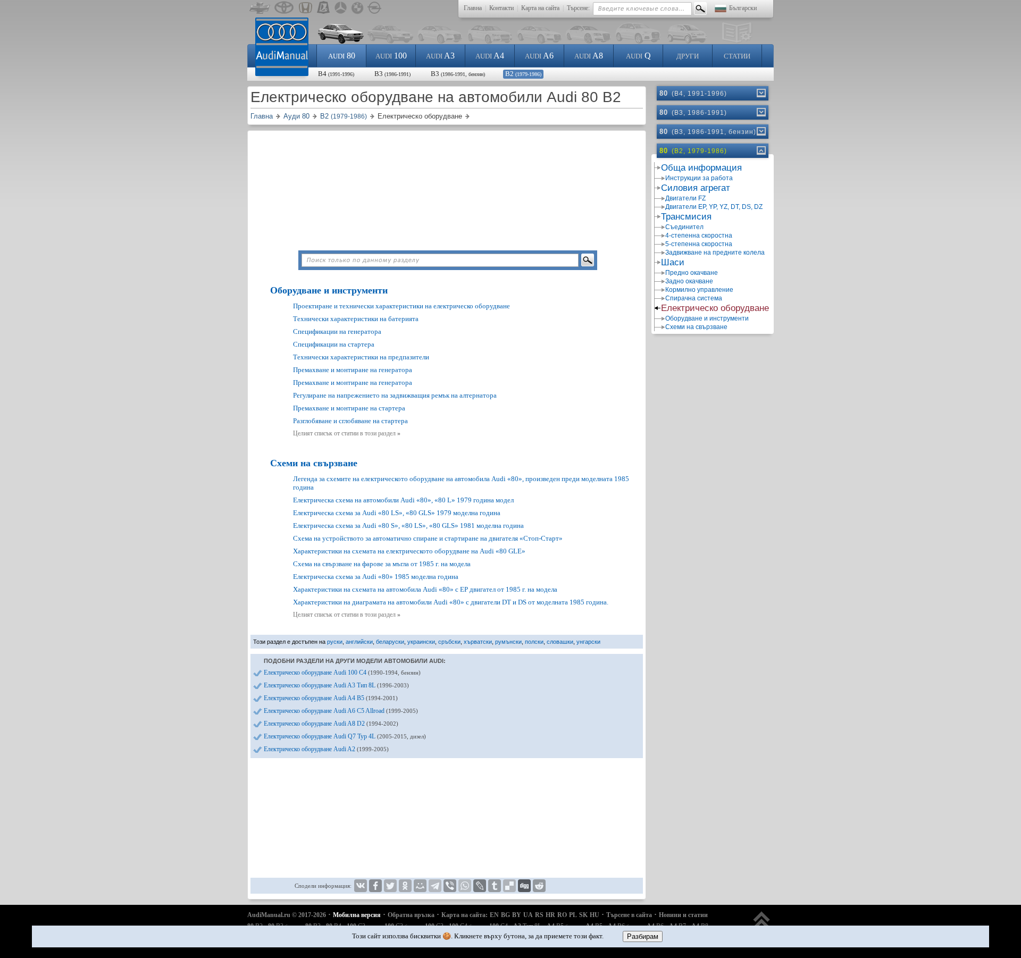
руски (334, 641)
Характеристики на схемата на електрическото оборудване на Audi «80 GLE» (409, 551)
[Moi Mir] (420, 885)
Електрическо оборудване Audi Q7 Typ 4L (345, 736)
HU (594, 915)
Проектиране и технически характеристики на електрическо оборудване (401, 306)
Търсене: (578, 8)
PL (573, 915)
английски (359, 641)
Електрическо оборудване (715, 308)
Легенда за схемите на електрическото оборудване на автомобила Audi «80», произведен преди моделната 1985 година (461, 483)
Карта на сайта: (464, 915)
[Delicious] (509, 885)
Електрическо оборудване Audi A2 (326, 749)
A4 (489, 55)
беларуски (390, 641)
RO (562, 915)
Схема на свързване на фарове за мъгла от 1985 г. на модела (382, 564)
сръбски (449, 641)
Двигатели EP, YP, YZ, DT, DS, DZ (714, 207)
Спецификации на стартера (333, 344)
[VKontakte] (360, 885)
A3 (440, 55)
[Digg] (524, 885)
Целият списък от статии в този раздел (346, 433)
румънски (508, 641)
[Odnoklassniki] (405, 885)
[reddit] (539, 885)
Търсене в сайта (629, 915)
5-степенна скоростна (698, 244)
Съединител (684, 227)
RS (539, 915)
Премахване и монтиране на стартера (349, 408)
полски (534, 641)
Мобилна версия (357, 915)
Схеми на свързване (313, 463)
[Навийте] (760, 150)
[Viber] (449, 885)
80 (341, 55)
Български (743, 8)
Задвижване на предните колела (715, 252)
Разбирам (642, 936)
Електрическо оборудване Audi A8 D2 (331, 723)
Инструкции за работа (699, 178)
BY (516, 915)
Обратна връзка (411, 915)
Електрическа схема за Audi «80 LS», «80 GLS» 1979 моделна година (396, 513)
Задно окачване (689, 281)
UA (528, 915)
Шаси (672, 262)
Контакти (501, 8)
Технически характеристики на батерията (356, 319)
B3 (392, 74)
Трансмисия (686, 217)
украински (421, 641)
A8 (588, 55)
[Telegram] (435, 885)
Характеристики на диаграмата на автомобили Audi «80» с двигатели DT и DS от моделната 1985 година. (450, 602)
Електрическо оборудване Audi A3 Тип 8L (336, 685)
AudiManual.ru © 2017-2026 (286, 915)
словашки (560, 641)
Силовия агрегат (695, 188)
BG (505, 915)
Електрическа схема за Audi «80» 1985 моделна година (375, 577)
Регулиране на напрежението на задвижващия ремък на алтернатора (395, 395)
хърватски (478, 641)
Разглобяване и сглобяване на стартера (350, 421)
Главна (473, 8)
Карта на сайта (540, 8)
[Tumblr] (494, 885)
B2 (523, 74)
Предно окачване (691, 272)
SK (583, 915)
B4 (336, 74)
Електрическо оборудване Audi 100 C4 (342, 672)
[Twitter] (390, 885)
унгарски (588, 641)
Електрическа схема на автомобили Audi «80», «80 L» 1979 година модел (403, 500)
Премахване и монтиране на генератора (352, 370)
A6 (539, 55)
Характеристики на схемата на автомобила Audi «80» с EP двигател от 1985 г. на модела (425, 589)
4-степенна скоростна (698, 235)
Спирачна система (693, 298)
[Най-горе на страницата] (762, 924)
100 (391, 55)
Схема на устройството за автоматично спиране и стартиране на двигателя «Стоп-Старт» (428, 538)
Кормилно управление (699, 289)
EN (494, 915)
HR (550, 915)
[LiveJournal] (479, 885)
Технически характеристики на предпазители (361, 357)
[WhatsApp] (464, 885)
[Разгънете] (760, 93)
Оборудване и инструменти (329, 290)
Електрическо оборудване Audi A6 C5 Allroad (341, 711)
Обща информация (701, 168)
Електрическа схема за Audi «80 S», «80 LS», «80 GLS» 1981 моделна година (408, 526)
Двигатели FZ (685, 198)
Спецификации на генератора (337, 331)
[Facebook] (375, 885)
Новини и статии (683, 915)
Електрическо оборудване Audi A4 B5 (331, 698)
